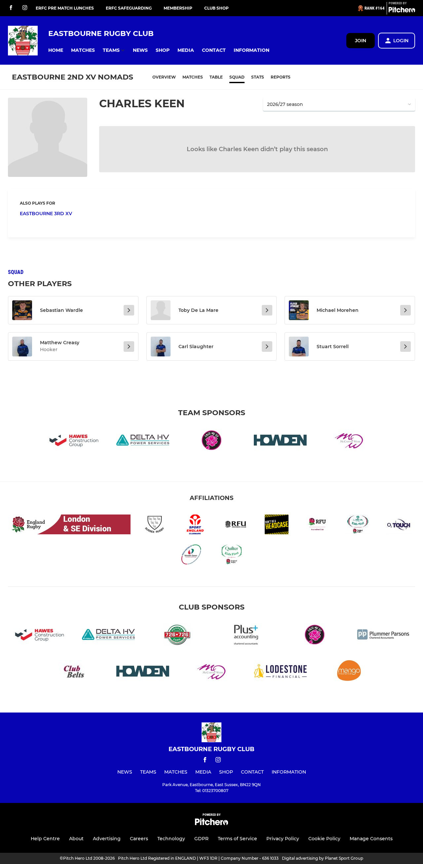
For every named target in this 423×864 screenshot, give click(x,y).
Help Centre (45, 839)
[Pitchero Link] (402, 11)
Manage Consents (371, 839)
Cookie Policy (324, 839)
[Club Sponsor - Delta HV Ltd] (142, 441)
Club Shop (216, 8)
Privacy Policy (282, 839)
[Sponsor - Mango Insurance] (349, 672)
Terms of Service (237, 839)
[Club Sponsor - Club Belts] (74, 672)
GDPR (201, 839)
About (76, 839)
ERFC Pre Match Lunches (65, 8)
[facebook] (11, 8)
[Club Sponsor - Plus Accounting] (245, 635)
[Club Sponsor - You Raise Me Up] (211, 441)
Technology (171, 839)
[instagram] (25, 8)
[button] (55, 50)
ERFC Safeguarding (129, 8)
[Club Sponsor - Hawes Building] (74, 441)
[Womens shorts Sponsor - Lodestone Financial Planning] (280, 672)
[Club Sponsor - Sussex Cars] (177, 635)
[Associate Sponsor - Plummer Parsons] (383, 635)
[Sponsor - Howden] (280, 441)
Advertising (107, 839)
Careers (139, 839)
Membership (178, 8)
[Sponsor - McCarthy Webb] (349, 441)
